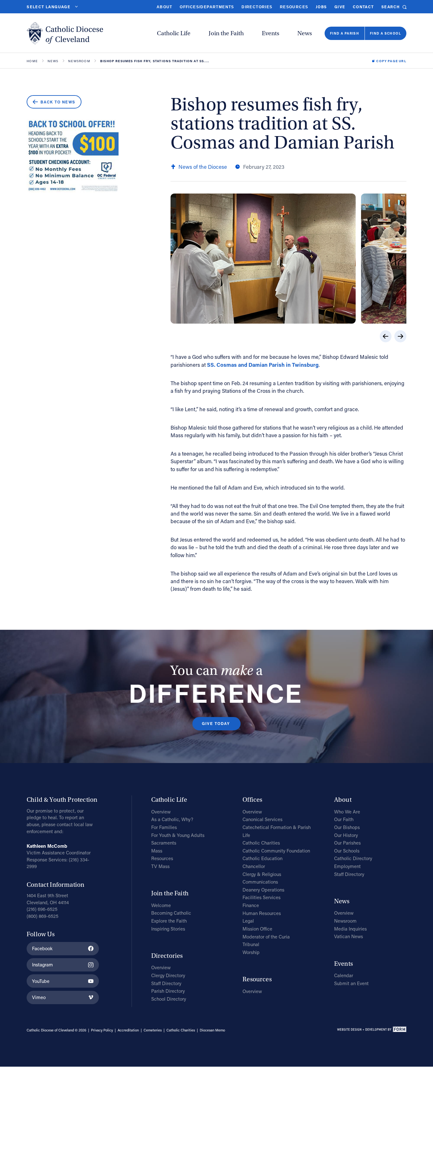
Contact (363, 6)
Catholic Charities (261, 842)
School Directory (168, 999)
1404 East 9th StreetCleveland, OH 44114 (48, 898)
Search (390, 6)
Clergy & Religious (261, 874)
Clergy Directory (168, 975)
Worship (251, 952)
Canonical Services (262, 819)
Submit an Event (351, 983)
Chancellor (253, 866)
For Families (164, 827)
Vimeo (39, 997)
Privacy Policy (102, 1030)
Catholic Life (174, 33)
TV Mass (160, 866)
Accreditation (128, 1030)
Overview (161, 811)
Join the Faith (226, 33)
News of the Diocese (202, 166)
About (164, 7)
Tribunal (250, 944)
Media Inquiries (350, 928)
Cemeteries (153, 1030)
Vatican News (348, 936)
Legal (248, 921)
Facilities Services (261, 897)
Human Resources (261, 913)
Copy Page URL (391, 61)
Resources (294, 7)
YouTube (40, 981)
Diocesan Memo (212, 1030)
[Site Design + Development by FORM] (371, 1030)
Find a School (385, 33)
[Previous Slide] (385, 336)
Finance (250, 905)
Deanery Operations (263, 889)
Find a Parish (344, 33)
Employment (347, 866)
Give (340, 6)
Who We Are (347, 811)
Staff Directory (166, 983)
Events (270, 33)
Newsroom (79, 61)
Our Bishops (347, 827)
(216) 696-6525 (42, 909)
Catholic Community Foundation (276, 850)
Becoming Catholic (171, 913)
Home (32, 61)
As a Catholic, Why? (172, 819)
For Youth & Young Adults (177, 835)
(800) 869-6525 (42, 916)
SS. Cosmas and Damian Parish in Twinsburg (263, 364)
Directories (257, 7)
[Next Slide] (400, 336)
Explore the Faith (169, 921)
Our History (346, 835)
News (304, 33)
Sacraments (163, 842)
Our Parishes (347, 842)
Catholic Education (262, 858)
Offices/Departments (207, 7)
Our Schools (346, 850)
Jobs (321, 6)
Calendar (343, 975)
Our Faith (343, 819)
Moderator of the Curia (266, 936)
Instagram (42, 964)
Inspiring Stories (168, 928)
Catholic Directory (353, 858)
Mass (156, 850)
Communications (260, 882)
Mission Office (257, 928)
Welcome (161, 905)
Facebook (42, 948)
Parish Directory (168, 991)
